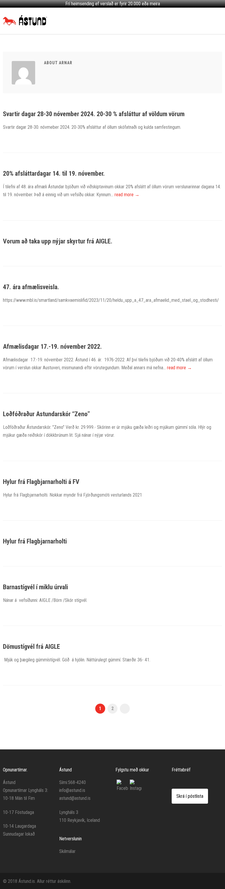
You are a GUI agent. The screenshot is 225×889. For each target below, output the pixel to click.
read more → (127, 194)
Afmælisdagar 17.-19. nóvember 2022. (52, 346)
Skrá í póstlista (189, 796)
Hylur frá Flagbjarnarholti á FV (41, 481)
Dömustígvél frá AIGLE (31, 646)
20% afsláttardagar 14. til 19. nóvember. (54, 173)
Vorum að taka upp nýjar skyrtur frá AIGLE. (57, 241)
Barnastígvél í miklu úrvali (35, 587)
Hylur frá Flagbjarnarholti (35, 541)
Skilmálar (67, 851)
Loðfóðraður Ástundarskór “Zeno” (46, 414)
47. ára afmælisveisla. (31, 287)
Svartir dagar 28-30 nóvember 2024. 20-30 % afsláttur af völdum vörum (94, 114)
